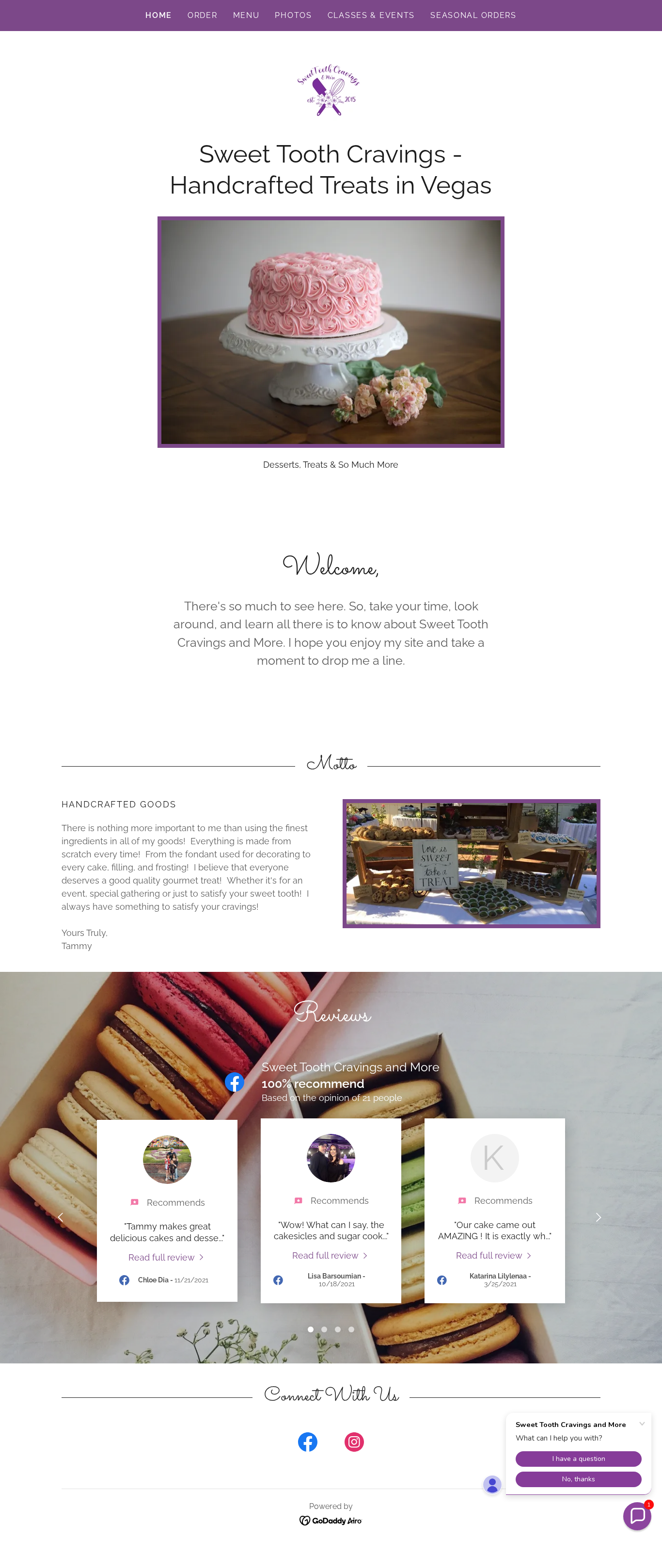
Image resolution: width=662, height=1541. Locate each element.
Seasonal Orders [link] (473, 15)
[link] (331, 90)
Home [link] (158, 15)
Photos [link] (293, 15)
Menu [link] (246, 15)
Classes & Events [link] (371, 15)
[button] (637, 1516)
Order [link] (203, 15)
